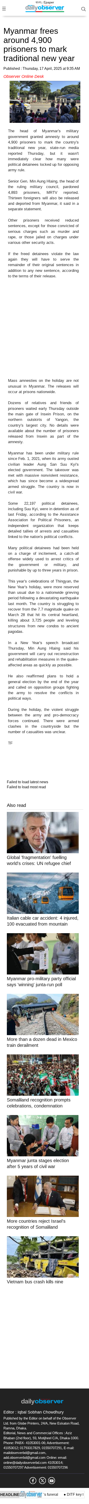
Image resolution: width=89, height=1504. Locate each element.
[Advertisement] (44, 331)
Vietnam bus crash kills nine (35, 1281)
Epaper (49, 2)
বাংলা (38, 2)
